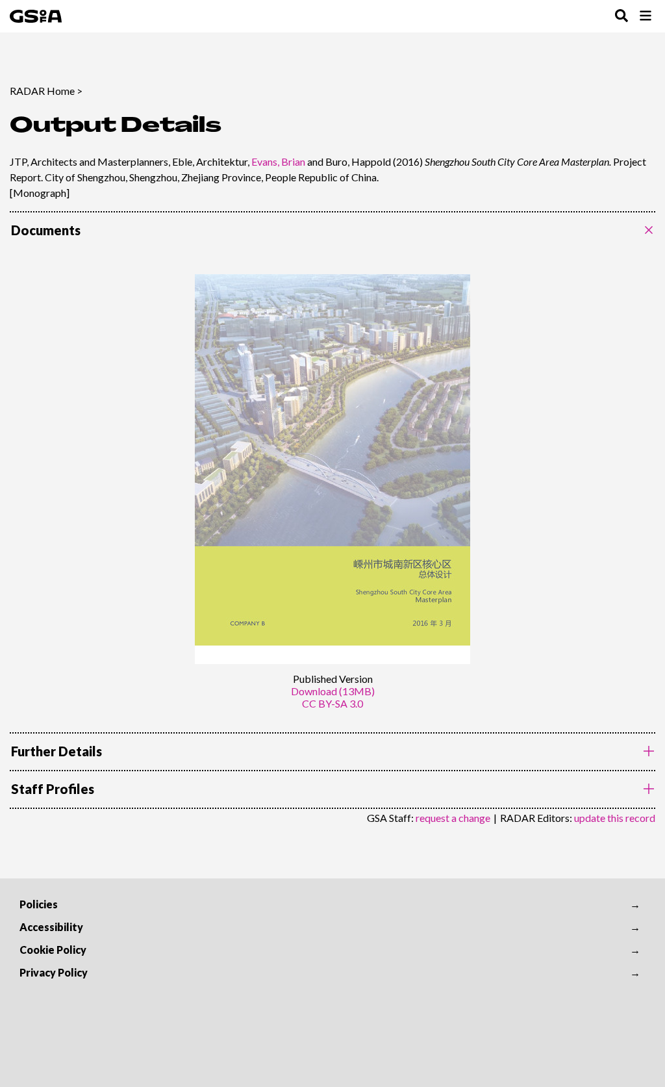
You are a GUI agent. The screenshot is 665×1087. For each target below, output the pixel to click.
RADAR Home (42, 90)
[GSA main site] (36, 16)
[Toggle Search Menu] (621, 16)
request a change (453, 818)
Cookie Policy (52, 949)
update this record (614, 818)
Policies (38, 904)
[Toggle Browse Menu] (645, 16)
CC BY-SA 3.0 (332, 703)
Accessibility (51, 927)
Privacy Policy (53, 972)
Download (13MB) (333, 691)
